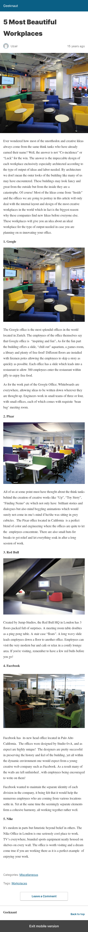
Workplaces (19, 883)
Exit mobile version (44, 926)
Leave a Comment (44, 896)
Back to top (78, 914)
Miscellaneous (28, 874)
